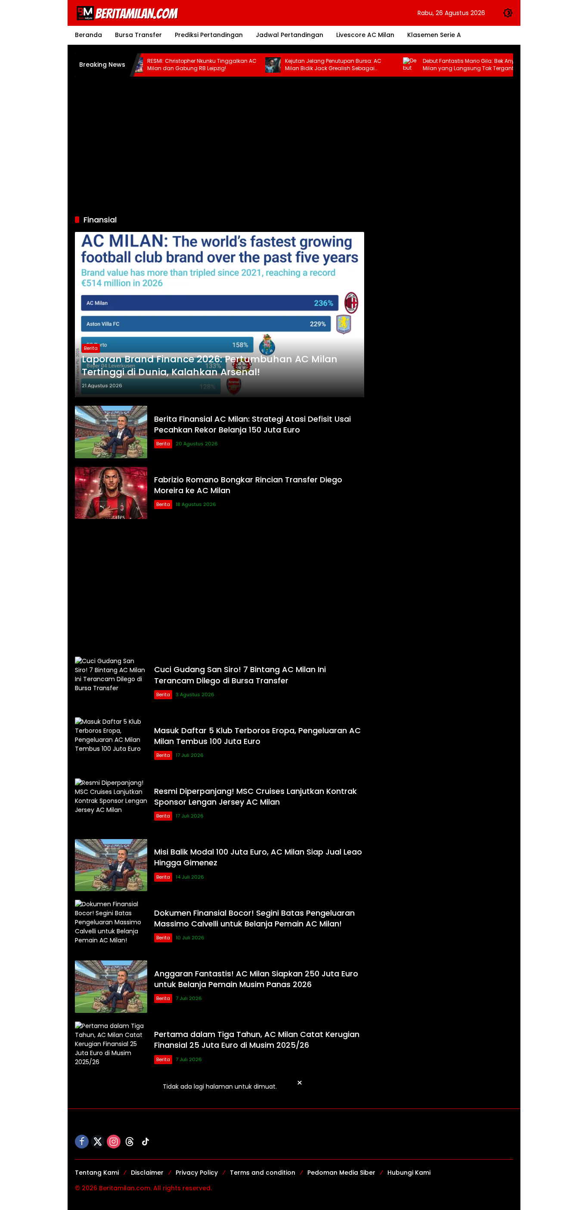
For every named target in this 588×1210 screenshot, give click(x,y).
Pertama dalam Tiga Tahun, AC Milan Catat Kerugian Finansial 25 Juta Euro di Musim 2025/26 (256, 1039)
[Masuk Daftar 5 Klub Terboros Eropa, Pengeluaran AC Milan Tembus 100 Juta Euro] (111, 743)
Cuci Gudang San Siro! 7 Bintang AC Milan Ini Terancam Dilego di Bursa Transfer (240, 674)
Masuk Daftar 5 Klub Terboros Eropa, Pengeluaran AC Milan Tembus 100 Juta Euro (257, 736)
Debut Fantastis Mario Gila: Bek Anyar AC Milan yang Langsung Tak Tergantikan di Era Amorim (455, 65)
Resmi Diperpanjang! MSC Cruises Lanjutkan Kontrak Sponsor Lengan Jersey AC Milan (255, 796)
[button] (508, 13)
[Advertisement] (294, 145)
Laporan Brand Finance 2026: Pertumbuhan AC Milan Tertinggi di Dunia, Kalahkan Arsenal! (209, 366)
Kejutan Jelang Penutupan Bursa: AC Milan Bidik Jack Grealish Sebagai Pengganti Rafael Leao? (311, 65)
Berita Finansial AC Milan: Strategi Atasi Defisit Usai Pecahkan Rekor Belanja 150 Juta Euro (252, 424)
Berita (91, 348)
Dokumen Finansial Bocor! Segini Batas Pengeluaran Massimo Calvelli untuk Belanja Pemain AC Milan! (254, 918)
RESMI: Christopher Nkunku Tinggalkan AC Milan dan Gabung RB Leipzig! (180, 65)
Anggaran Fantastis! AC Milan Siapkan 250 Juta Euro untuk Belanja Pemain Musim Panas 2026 (256, 979)
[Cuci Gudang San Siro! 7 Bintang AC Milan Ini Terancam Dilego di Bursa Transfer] (111, 683)
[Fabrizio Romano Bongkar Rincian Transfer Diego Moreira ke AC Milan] (111, 493)
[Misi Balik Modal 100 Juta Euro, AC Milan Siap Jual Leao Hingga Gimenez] (111, 865)
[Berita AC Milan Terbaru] (129, 12)
